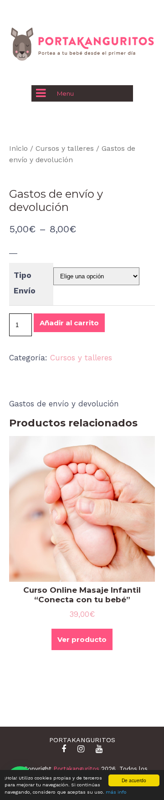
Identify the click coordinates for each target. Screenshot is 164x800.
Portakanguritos (76, 768)
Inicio (18, 148)
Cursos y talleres (65, 148)
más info (116, 792)
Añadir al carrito (69, 322)
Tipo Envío (25, 283)
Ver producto (82, 639)
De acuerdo (134, 780)
